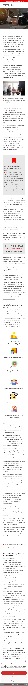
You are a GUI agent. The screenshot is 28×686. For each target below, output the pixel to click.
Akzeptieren (14, 673)
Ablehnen (14, 677)
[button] (26, 661)
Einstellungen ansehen (14, 681)
